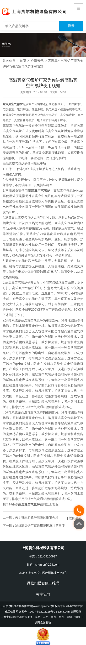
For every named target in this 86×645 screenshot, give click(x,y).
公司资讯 (37, 61)
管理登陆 (76, 611)
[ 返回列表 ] (75, 518)
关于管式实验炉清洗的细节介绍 (37, 517)
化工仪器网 (11, 611)
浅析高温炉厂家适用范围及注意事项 (40, 525)
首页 (23, 61)
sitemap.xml (63, 611)
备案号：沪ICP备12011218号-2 (37, 611)
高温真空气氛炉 (13, 104)
